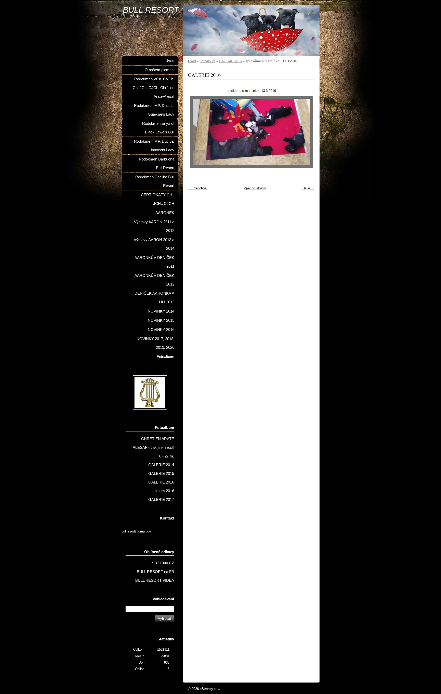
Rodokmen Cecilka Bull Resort (154, 181)
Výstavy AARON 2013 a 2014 (154, 244)
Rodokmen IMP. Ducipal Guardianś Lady (154, 110)
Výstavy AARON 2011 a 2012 (154, 226)
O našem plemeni (159, 70)
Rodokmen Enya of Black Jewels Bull (158, 127)
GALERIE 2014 (161, 465)
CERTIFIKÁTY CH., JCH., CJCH (157, 199)
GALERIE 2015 (161, 474)
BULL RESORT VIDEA (154, 580)
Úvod (192, 61)
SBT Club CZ (163, 563)
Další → (308, 188)
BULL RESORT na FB (155, 572)
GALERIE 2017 (161, 500)
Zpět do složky (255, 188)
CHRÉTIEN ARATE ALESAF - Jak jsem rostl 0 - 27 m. (153, 447)
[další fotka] (306, 132)
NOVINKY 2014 (161, 311)
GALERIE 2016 (230, 61)
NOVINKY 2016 (161, 330)
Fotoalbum (207, 61)
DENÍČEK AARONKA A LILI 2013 (154, 297)
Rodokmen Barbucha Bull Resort (156, 163)
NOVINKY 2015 (161, 320)
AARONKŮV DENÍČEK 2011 (154, 262)
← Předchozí (197, 188)
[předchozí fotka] (196, 132)
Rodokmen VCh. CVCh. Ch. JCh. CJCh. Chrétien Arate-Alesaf (153, 87)
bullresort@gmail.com (137, 531)
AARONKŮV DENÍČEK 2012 (154, 280)
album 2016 (164, 491)
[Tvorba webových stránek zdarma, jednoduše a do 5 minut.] (219, 689)
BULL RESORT (151, 10)
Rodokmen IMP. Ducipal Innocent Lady (154, 145)
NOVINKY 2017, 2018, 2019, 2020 (155, 343)
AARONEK (164, 213)
